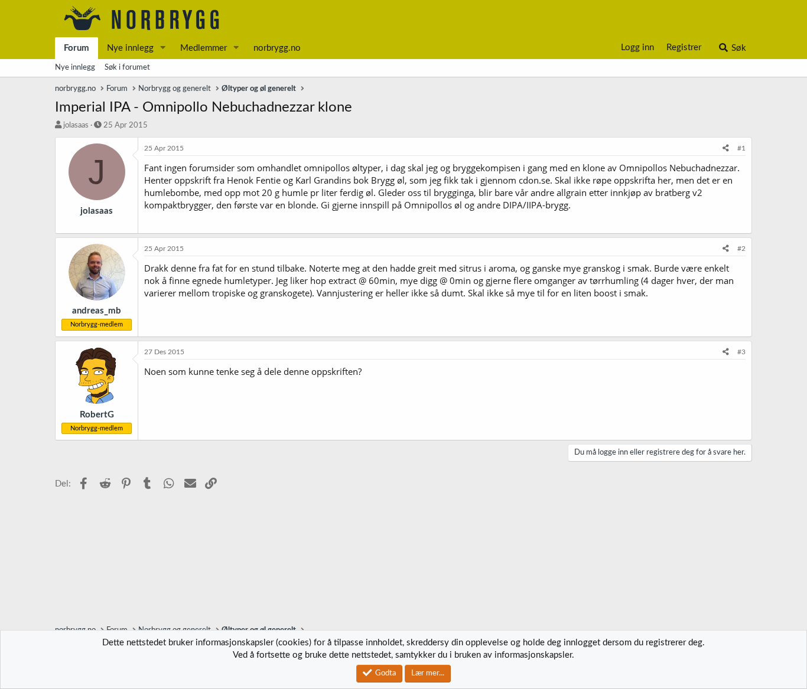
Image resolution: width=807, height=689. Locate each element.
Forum (76, 48)
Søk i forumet (127, 67)
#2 (741, 248)
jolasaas (76, 125)
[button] (163, 48)
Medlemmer (203, 48)
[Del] (725, 148)
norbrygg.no (277, 48)
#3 (741, 351)
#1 (741, 148)
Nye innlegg (130, 48)
